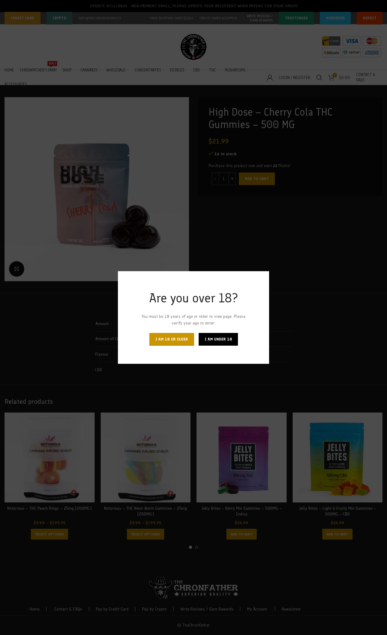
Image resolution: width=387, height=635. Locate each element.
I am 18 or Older (171, 339)
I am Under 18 (218, 339)
